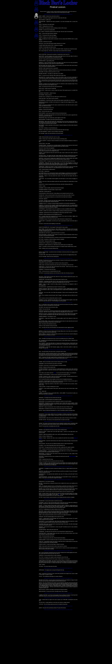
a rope (55, 372)
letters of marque (72, 456)
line (59, 494)
